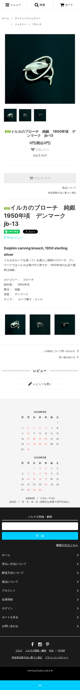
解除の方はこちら (67, 545)
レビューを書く (42, 384)
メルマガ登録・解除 (35, 650)
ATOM (61, 650)
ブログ (18, 650)
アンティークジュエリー (27, 18)
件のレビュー (13, 237)
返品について (69, 187)
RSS (51, 650)
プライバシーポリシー (56, 657)
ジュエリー (20, 24)
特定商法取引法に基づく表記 (27, 657)
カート (69, 4)
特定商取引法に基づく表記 (62, 192)
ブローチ (37, 24)
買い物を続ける (67, 357)
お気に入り (42, 149)
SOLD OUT (42, 178)
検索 (42, 4)
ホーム (5, 18)
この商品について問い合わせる (59, 351)
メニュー (15, 4)
